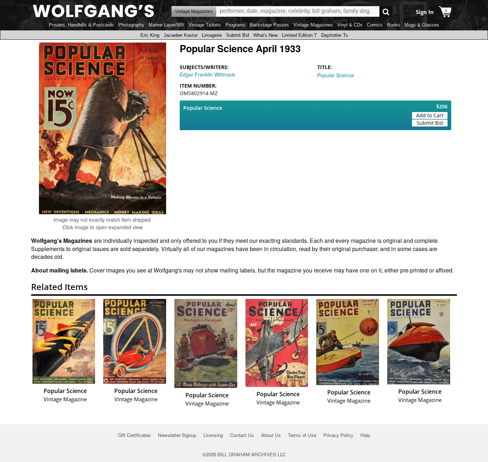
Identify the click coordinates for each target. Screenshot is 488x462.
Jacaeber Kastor (181, 35)
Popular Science (335, 75)
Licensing (213, 435)
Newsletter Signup (177, 435)
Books (393, 25)
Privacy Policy (338, 435)
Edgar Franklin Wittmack (207, 74)
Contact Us (242, 435)
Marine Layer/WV (166, 25)
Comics (375, 25)
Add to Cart (429, 115)
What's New (265, 35)
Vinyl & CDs (350, 25)
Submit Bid (237, 35)
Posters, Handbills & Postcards (81, 25)
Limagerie (212, 35)
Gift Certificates (134, 435)
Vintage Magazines (313, 25)
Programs (235, 25)
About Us (271, 435)
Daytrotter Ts (334, 35)
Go (386, 11)
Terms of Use (302, 435)
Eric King (149, 35)
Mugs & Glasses (421, 25)
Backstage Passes (269, 25)
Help (365, 435)
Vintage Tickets (205, 25)
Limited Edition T (299, 35)
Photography (131, 25)
